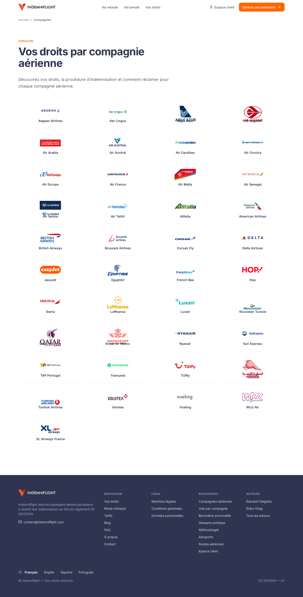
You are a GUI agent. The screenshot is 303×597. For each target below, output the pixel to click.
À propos (111, 537)
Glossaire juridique (212, 523)
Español (66, 572)
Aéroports (206, 537)
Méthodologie (209, 530)
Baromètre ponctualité (215, 515)
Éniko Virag (254, 508)
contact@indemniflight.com (44, 522)
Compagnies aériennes (215, 501)
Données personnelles (167, 515)
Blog (107, 523)
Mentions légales (164, 501)
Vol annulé (131, 7)
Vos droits (153, 7)
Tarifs (108, 515)
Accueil (23, 20)
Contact (110, 544)
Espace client (208, 551)
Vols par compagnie (213, 508)
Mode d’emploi (115, 508)
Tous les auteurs (258, 515)
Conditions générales (167, 508)
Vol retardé (110, 7)
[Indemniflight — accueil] (36, 7)
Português (86, 572)
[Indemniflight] (36, 492)
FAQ (107, 530)
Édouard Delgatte (259, 501)
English (49, 572)
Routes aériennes (211, 544)
